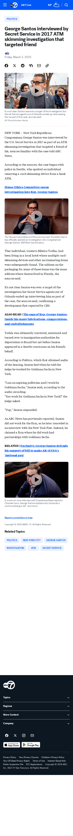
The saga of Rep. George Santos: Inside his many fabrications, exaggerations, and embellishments (36, 319)
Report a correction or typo (19, 517)
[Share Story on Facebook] (6, 66)
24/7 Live (26, 5)
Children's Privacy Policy (52, 757)
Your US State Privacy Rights (16, 761)
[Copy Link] (47, 66)
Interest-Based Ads (57, 761)
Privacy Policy (9, 757)
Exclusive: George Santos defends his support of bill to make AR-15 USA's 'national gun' (36, 450)
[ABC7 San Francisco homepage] (14, 5)
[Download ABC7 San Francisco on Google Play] (31, 745)
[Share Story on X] (15, 66)
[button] (5, 4)
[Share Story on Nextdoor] (31, 66)
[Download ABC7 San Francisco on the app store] (11, 745)
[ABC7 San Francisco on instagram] (23, 735)
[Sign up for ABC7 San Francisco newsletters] (32, 735)
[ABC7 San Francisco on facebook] (6, 735)
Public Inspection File (13, 764)
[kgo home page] (9, 685)
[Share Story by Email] (39, 66)
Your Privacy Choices (29, 757)
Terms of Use (39, 761)
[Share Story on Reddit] (23, 66)
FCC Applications (34, 764)
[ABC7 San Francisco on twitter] (15, 735)
